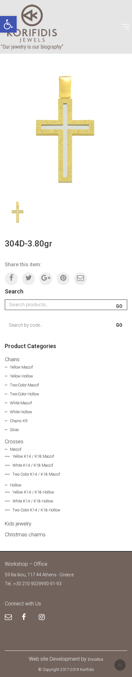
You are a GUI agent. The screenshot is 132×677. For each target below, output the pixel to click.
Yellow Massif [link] (21, 367)
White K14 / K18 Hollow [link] (32, 501)
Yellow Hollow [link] (21, 376)
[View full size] (13, 75)
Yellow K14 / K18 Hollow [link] (33, 492)
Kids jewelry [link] (18, 524)
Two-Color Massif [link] (24, 385)
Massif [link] (15, 449)
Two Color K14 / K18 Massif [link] (36, 474)
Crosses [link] (14, 442)
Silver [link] (14, 430)
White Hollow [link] (21, 412)
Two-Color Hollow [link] (24, 394)
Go (119, 306)
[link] (8, 24)
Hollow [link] (15, 485)
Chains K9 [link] (19, 421)
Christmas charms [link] (25, 535)
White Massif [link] (21, 403)
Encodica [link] (95, 659)
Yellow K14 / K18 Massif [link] (33, 456)
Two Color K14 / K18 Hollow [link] (36, 510)
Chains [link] (12, 359)
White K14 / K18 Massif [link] (32, 465)
